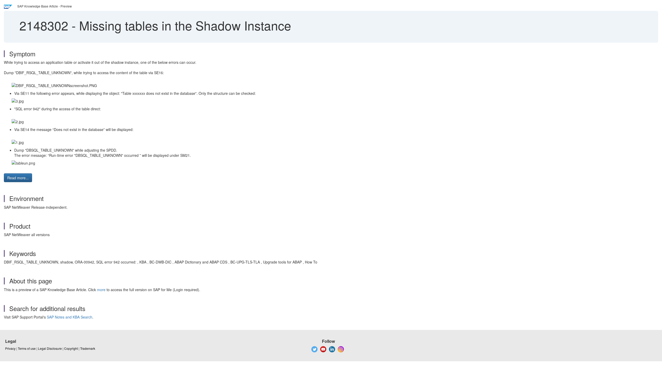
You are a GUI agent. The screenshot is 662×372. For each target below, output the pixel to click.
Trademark (87, 348)
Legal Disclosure (50, 348)
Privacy (10, 348)
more (101, 289)
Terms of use (27, 348)
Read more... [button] (18, 177)
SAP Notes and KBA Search (69, 317)
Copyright (71, 348)
